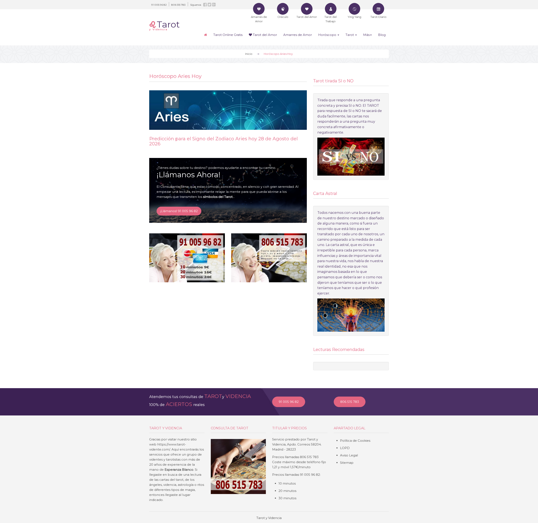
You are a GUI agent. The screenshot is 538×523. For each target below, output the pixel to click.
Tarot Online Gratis (228, 35)
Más (366, 35)
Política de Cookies (355, 441)
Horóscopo (327, 35)
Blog (382, 35)
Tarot (350, 35)
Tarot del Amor (264, 35)
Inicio (248, 53)
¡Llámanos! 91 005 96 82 (179, 211)
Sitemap (346, 463)
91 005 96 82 (159, 4)
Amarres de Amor (297, 35)
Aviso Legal (349, 455)
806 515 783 (178, 4)
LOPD (345, 448)
